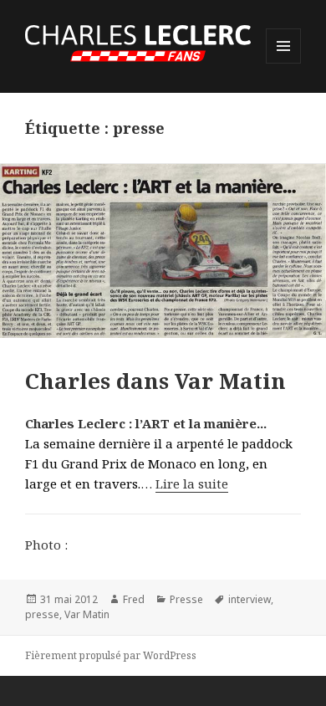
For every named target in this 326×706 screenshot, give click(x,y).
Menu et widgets (284, 63)
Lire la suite (191, 483)
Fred (134, 599)
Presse (186, 599)
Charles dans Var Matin (155, 381)
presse (42, 614)
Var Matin (87, 614)
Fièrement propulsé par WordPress (110, 655)
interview (249, 599)
